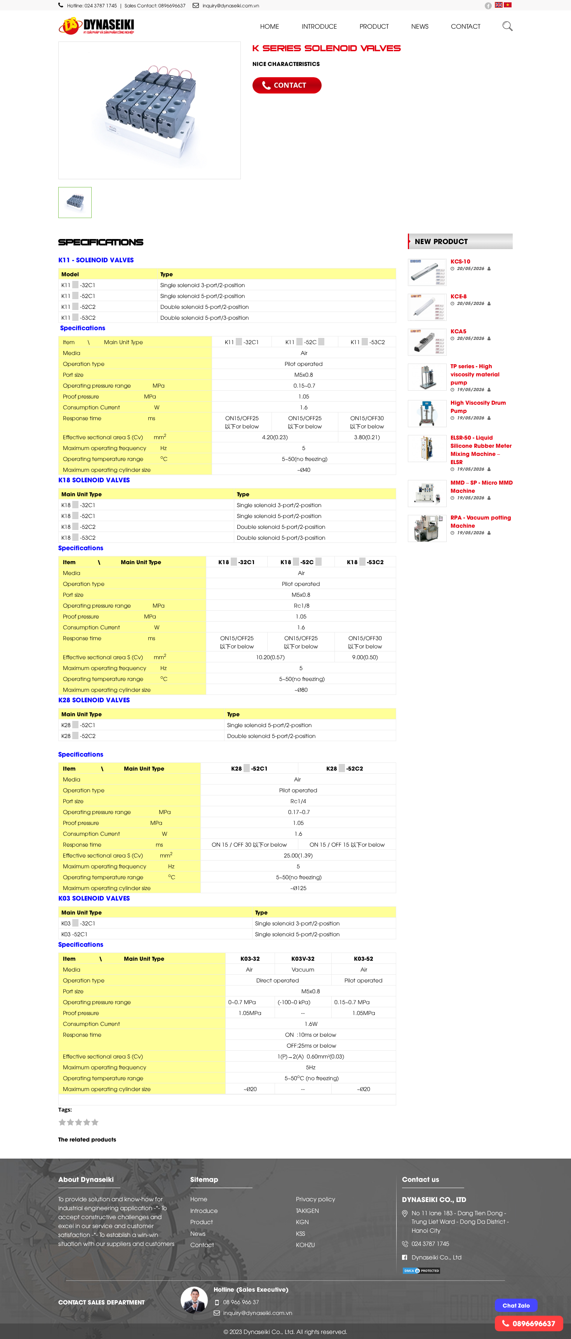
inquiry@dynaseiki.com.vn (231, 5)
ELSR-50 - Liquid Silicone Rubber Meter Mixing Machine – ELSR (481, 449)
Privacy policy (315, 1198)
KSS (300, 1233)
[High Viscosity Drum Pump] (427, 413)
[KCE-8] (427, 307)
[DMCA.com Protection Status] (421, 1269)
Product (374, 26)
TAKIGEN (307, 1210)
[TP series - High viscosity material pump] (427, 377)
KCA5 (459, 331)
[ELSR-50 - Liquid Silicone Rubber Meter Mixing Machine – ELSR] (427, 448)
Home (269, 26)
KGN (302, 1221)
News (419, 26)
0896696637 (172, 5)
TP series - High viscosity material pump (475, 374)
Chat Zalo (516, 1305)
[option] (149, 110)
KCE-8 (459, 296)
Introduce (319, 26)
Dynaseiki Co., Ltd (436, 1257)
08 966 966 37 (241, 1301)
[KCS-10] (427, 272)
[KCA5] (427, 342)
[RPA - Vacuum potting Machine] (427, 528)
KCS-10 (460, 261)
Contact (465, 26)
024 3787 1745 (101, 5)
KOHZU (305, 1244)
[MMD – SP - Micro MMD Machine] (427, 493)
